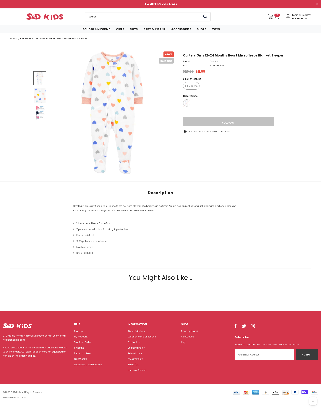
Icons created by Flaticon (15, 397)
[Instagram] (252, 326)
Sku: (185, 65)
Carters (214, 61)
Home (13, 38)
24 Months (191, 86)
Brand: (187, 61)
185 (190, 131)
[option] (112, 112)
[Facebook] (235, 326)
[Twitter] (244, 326)
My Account (299, 18)
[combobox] (143, 16)
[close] (317, 4)
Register (306, 15)
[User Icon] (288, 16)
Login (295, 15)
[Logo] (44, 16)
